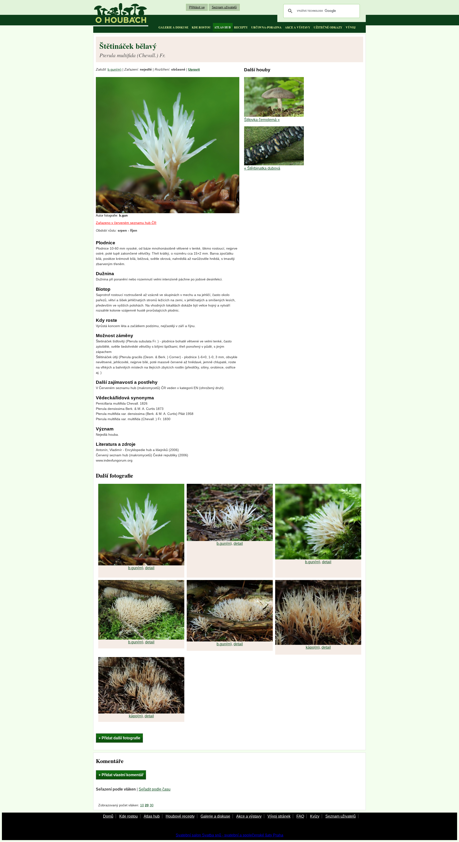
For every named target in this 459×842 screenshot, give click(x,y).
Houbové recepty (180, 816)
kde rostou (201, 27)
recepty (241, 27)
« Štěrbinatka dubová (262, 168)
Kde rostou (128, 816)
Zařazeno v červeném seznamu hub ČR (126, 223)
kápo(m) (313, 647)
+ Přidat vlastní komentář (120, 775)
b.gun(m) (114, 69)
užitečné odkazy (328, 27)
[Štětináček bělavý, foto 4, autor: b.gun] (141, 638)
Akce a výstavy (249, 816)
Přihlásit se (197, 7)
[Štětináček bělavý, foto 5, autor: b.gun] (230, 640)
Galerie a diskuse (215, 816)
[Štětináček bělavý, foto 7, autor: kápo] (141, 712)
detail (149, 568)
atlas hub (222, 27)
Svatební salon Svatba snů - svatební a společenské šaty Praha (229, 835)
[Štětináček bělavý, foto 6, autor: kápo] (318, 643)
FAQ (300, 816)
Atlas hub (152, 816)
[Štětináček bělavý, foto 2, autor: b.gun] (230, 540)
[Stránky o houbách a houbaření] (120, 13)
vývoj (350, 27)
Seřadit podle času (154, 789)
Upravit (194, 69)
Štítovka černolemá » (262, 120)
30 (151, 805)
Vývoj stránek (279, 816)
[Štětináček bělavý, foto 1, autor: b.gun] (141, 564)
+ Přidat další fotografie (119, 738)
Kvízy (314, 816)
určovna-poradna (266, 27)
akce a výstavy (297, 27)
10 (142, 805)
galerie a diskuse (173, 27)
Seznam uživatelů (224, 7)
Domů (108, 816)
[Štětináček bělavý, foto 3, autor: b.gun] (318, 558)
